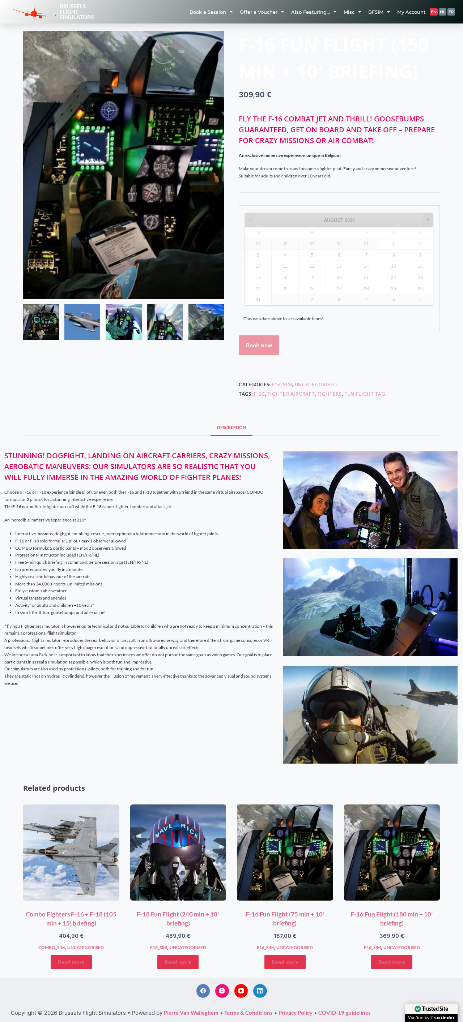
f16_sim (282, 384)
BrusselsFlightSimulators (77, 11)
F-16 (259, 394)
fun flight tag (364, 394)
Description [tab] (231, 427)
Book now (259, 345)
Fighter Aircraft (291, 394)
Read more (71, 962)
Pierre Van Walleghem (191, 1012)
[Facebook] (203, 991)
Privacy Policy (296, 1012)
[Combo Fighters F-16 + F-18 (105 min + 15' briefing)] (71, 852)
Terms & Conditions (248, 1012)
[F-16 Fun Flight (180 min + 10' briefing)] (392, 852)
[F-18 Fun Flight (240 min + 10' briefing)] (178, 852)
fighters (330, 394)
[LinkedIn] (260, 991)
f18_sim (158, 947)
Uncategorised (316, 384)
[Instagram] (222, 991)
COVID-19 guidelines (344, 1012)
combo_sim (51, 947)
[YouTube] (241, 991)
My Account (411, 12)
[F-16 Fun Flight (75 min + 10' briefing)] (285, 852)
